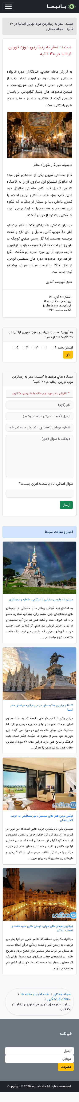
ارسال (66, 504)
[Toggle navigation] (8, 7)
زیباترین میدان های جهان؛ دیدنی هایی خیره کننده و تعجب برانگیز (42, 928)
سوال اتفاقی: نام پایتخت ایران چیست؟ (46, 483)
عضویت (65, 1066)
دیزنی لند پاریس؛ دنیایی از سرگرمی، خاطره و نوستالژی (41, 599)
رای (68, 354)
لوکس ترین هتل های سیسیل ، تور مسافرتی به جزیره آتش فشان (42, 818)
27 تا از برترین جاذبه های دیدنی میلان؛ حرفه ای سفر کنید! (41, 707)
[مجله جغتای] (60, 7)
